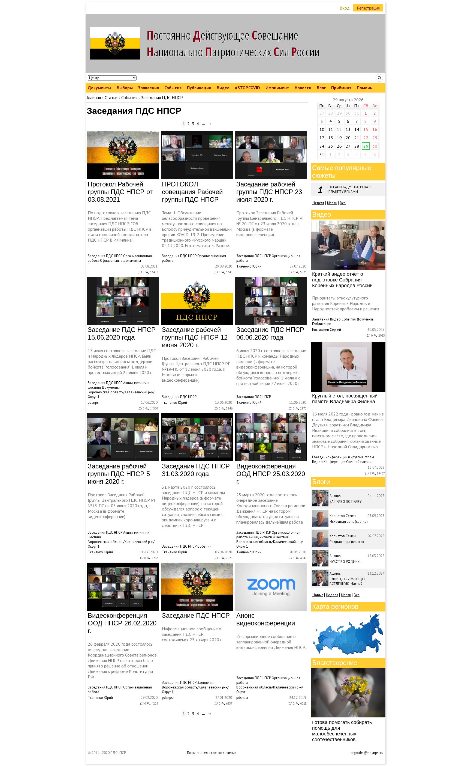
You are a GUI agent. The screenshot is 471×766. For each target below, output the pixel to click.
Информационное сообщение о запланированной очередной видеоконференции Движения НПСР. (271, 642)
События (173, 87)
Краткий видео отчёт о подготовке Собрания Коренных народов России (342, 279)
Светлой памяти (359, 461)
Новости (303, 87)
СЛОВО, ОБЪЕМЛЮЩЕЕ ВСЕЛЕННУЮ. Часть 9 (348, 581)
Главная (94, 97)
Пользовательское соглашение (212, 752)
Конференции (334, 461)
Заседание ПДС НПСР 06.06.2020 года (270, 333)
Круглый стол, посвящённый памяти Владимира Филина (345, 398)
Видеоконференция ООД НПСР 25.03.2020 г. (270, 473)
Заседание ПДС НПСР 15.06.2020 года (122, 333)
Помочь (364, 87)
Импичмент (277, 87)
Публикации (199, 87)
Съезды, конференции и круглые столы (343, 457)
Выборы (125, 87)
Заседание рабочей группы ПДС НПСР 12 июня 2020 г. (195, 337)
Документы (99, 87)
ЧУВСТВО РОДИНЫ (345, 561)
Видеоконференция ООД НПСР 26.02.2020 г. (122, 623)
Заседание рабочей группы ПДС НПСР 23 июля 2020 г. (269, 191)
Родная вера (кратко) (347, 541)
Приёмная (341, 87)
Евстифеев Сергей (326, 329)
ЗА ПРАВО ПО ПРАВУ (345, 501)
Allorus (335, 496)
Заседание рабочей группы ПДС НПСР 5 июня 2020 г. (119, 473)
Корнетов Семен (343, 515)
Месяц (332, 203)
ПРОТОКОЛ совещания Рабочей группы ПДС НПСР (192, 191)
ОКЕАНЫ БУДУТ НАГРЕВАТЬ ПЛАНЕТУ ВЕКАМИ (350, 189)
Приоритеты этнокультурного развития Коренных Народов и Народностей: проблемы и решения (345, 303)
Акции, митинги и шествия (269, 537)
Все (343, 203)
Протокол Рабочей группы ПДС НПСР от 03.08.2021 (120, 191)
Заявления (148, 87)
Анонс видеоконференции (265, 619)
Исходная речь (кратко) (349, 521)
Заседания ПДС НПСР (105, 256)
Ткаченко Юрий (248, 266)
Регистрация (368, 8)
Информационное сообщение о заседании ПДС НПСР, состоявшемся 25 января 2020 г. (192, 634)
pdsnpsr (94, 402)
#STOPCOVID (247, 87)
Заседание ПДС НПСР (196, 615)
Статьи (111, 97)
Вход (345, 8)
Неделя (332, 595)
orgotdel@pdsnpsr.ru (367, 752)
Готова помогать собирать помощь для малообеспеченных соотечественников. (342, 731)
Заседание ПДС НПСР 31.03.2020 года (196, 469)
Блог (321, 87)
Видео (223, 87)
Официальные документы (120, 260)
